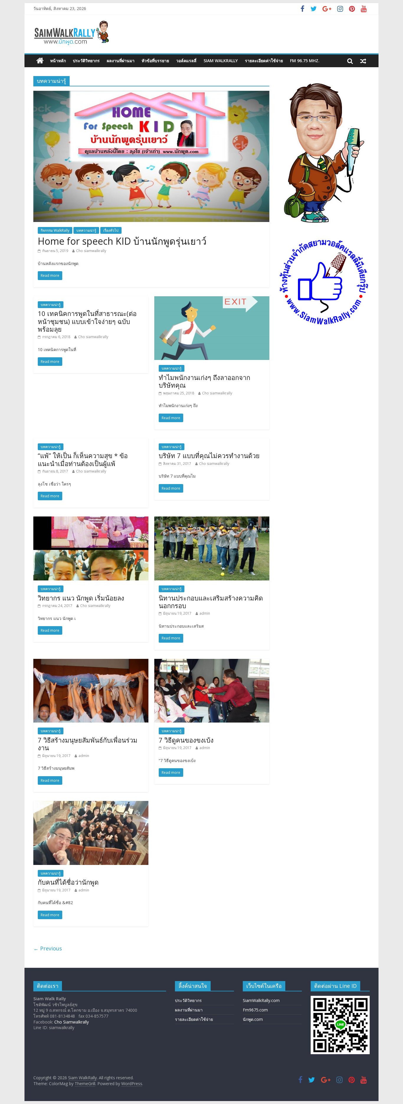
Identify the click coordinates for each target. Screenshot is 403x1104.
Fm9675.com (255, 1010)
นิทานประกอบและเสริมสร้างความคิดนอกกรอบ (211, 601)
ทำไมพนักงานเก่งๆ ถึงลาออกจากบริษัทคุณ (204, 381)
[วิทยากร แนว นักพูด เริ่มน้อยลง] (90, 520)
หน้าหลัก (58, 60)
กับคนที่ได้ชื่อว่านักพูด (68, 882)
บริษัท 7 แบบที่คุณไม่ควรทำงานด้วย (209, 455)
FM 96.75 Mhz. (305, 60)
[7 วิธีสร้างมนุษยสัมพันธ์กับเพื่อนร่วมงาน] (90, 662)
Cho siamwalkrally (91, 250)
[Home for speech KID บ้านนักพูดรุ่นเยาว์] (151, 94)
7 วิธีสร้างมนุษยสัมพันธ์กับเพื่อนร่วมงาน (87, 744)
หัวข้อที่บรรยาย (155, 60)
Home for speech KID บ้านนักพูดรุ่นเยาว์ (122, 241)
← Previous (47, 948)
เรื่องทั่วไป (111, 230)
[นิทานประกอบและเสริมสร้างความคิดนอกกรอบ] (211, 520)
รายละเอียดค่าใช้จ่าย (264, 60)
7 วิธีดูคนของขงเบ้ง (186, 740)
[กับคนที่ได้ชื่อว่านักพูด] (90, 804)
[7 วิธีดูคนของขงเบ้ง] (211, 662)
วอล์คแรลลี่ (186, 60)
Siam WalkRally (221, 60)
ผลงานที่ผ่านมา (121, 60)
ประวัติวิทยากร (86, 60)
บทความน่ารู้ (86, 230)
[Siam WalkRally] (40, 61)
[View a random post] (363, 61)
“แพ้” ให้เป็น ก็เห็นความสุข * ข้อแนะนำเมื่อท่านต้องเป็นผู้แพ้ (83, 459)
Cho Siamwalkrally (71, 1022)
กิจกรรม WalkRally (55, 230)
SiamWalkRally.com (261, 1000)
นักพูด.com (253, 1019)
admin (204, 613)
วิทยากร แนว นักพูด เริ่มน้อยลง (81, 597)
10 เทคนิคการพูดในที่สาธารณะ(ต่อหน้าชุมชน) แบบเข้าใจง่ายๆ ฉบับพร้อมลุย (87, 321)
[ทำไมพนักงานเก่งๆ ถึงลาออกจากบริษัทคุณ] (211, 300)
